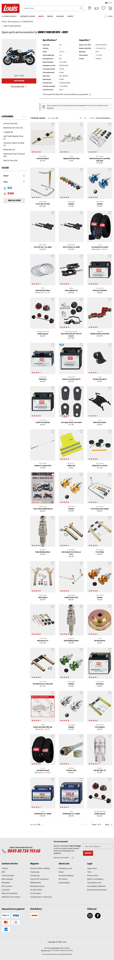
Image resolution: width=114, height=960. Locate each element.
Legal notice (92, 868)
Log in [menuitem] (110, 16)
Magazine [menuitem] (60, 16)
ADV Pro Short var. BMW (71, 247)
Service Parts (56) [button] (10, 123)
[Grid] (80, 117)
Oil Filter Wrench (99, 641)
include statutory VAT (56, 948)
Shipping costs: (45, 950)
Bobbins (71, 204)
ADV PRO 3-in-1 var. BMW (43, 247)
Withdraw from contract (11, 897)
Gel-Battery (43, 379)
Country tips (35, 875)
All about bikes (36, 890)
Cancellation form (94, 883)
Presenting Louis (65, 868)
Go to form (50, 108)
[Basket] (110, 8)
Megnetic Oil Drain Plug (71, 158)
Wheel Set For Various (99, 465)
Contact (5, 868)
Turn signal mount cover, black (71, 422)
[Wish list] (103, 8)
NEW (10, 188)
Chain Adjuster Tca (71, 290)
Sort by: (93, 118)
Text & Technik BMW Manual (42, 509)
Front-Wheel (100, 552)
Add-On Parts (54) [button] (10, 160)
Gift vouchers (7, 886)
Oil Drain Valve (71, 770)
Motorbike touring (37, 886)
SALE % (10, 193)
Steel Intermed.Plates (42, 290)
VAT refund (63, 879)
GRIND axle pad (42, 334)
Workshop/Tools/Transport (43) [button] (14, 155)
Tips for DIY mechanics (39, 879)
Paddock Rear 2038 (71, 597)
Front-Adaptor (100, 727)
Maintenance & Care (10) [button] (13, 128)
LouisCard (6, 890)
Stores (61, 872)
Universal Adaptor (43, 158)
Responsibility (64, 883)
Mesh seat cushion (99, 422)
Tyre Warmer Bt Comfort (99, 247)
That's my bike (19, 81)
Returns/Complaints (9, 893)
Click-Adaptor (42, 597)
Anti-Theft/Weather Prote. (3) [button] (13, 137)
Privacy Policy (92, 875)
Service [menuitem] (70, 16)
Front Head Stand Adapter (100, 509)
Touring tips (35, 872)
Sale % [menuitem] (41, 16)
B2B (3, 872)
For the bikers (35, 893)
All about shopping (66, 875)
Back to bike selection (12, 26)
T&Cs (89, 872)
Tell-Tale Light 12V (100, 770)
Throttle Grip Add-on (100, 379)
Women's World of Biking (40, 868)
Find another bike (17, 86)
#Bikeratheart (35, 883)
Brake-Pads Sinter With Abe (42, 727)
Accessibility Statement (96, 886)
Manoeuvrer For (42, 641)
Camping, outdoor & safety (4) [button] (13, 144)
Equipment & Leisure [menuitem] (27, 16)
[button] (108, 3)
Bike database (7, 879)
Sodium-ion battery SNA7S (71, 379)
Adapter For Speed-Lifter (42, 465)
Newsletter (6, 883)
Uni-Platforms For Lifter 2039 (43, 684)
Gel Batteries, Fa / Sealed (42, 814)
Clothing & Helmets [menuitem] (9, 16)
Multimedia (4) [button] (9, 150)
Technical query (8, 875)
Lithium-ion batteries (100, 290)
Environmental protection (97, 890)
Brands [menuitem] (50, 16)
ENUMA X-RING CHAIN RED (99, 334)
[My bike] (96, 8)
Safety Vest (71, 465)
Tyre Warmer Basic (42, 770)
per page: (51, 118)
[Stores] (89, 8)
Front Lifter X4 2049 (43, 204)
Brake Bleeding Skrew (42, 552)
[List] (84, 118)
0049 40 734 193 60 (23, 851)
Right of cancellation (95, 879)
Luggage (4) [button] (8, 132)
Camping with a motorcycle (41, 897)
